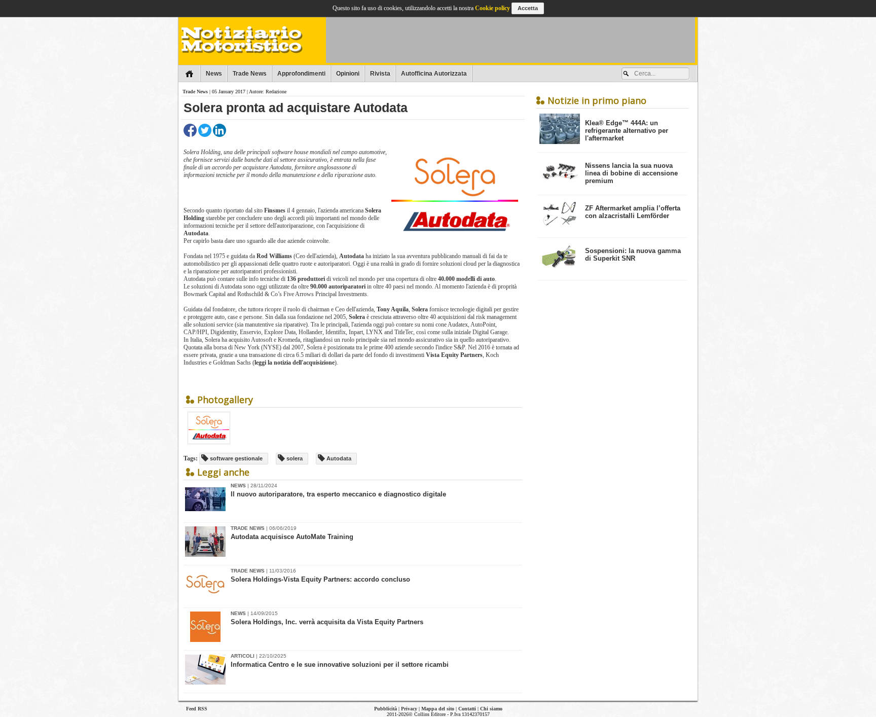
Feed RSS (196, 708)
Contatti (467, 708)
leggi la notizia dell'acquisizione (294, 362)
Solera (358, 316)
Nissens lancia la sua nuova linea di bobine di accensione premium (631, 173)
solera (294, 458)
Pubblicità (385, 708)
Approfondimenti (301, 73)
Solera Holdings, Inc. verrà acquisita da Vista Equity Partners (327, 622)
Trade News (250, 73)
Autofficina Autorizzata (434, 73)
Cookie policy (492, 8)
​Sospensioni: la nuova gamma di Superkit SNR (633, 254)
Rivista (380, 73)
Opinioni (347, 73)
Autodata (196, 233)
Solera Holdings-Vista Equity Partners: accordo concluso (320, 579)
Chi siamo (491, 708)
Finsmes (275, 210)
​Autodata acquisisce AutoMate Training (292, 537)
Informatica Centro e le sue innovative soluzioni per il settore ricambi (340, 664)
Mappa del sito (437, 708)
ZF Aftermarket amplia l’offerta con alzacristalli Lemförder (632, 212)
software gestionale (235, 458)
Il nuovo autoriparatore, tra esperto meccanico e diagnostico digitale (338, 494)
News (214, 73)
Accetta (528, 8)
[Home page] (189, 73)
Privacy (409, 708)
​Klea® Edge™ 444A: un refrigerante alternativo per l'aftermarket (626, 130)
